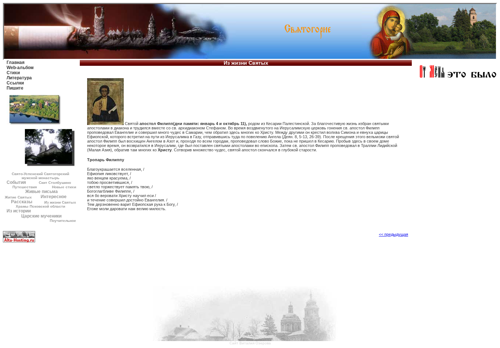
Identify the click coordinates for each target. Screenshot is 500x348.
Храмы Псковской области (40, 206)
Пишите (15, 88)
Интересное (54, 196)
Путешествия (24, 187)
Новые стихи (64, 187)
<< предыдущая (393, 234)
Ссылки (15, 83)
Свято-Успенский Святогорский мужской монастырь (40, 176)
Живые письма (41, 191)
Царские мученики (41, 216)
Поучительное (63, 221)
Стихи (13, 72)
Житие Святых (18, 197)
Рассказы (21, 201)
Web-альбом (20, 67)
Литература (19, 77)
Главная (16, 62)
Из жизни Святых (60, 202)
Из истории (19, 210)
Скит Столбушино (55, 183)
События (16, 182)
